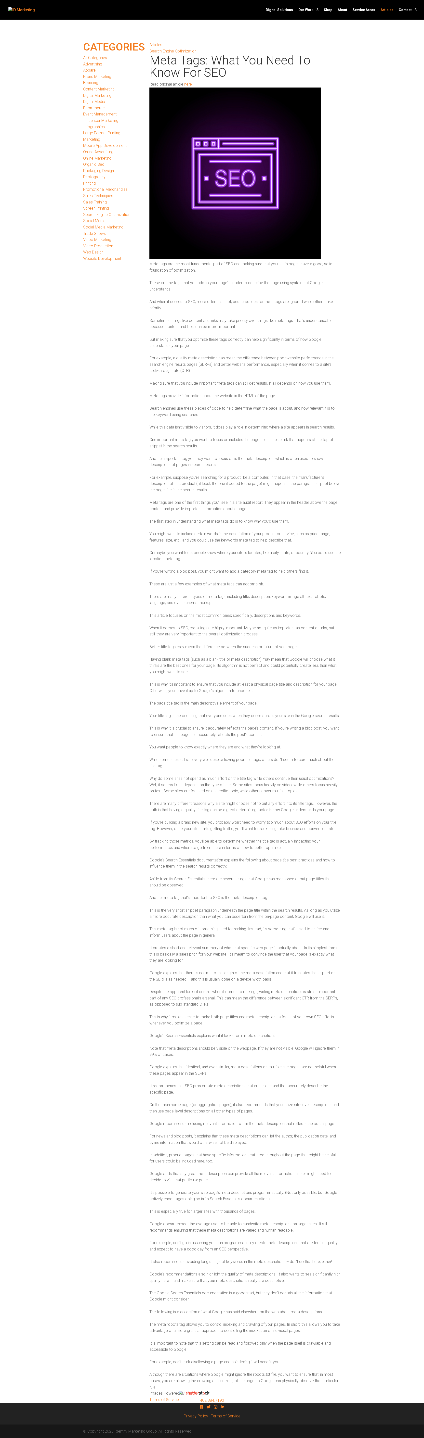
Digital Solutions (279, 10)
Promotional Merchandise (105, 189)
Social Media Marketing (103, 227)
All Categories (95, 57)
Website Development (102, 258)
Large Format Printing (101, 133)
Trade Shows (94, 233)
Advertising (92, 64)
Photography (94, 177)
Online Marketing (97, 158)
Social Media (94, 220)
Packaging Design (98, 170)
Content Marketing (99, 89)
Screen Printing (96, 208)
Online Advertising (98, 152)
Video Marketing (97, 239)
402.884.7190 (212, 1400)
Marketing (91, 139)
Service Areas (364, 10)
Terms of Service (225, 1416)
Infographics (94, 127)
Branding (90, 82)
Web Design (93, 252)
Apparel (89, 70)
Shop (328, 10)
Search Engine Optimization (106, 214)
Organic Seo (94, 164)
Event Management (100, 114)
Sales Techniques (98, 195)
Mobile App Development (105, 145)
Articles (387, 10)
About (342, 10)
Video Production (98, 246)
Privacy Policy (196, 1416)
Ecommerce (94, 108)
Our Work (306, 10)
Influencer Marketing (100, 120)
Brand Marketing (97, 76)
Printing (89, 183)
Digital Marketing (97, 95)
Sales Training (95, 202)
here (188, 84)
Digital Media (94, 101)
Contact (405, 10)
